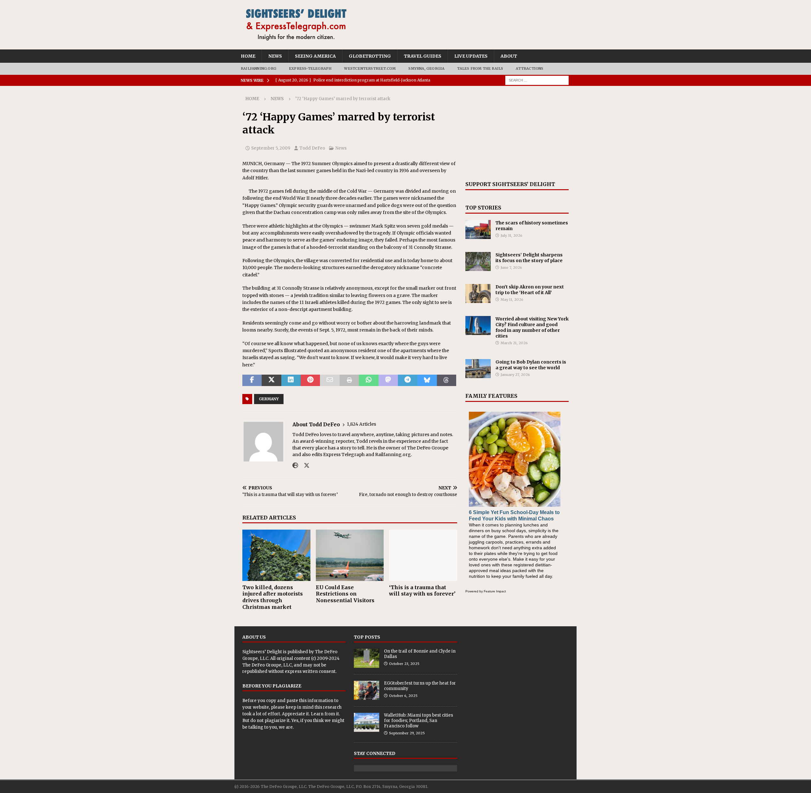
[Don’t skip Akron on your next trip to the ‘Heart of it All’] (478, 293)
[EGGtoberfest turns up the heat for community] (366, 690)
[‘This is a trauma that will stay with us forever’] (423, 555)
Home (248, 56)
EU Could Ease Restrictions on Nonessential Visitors (345, 594)
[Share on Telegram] (407, 380)
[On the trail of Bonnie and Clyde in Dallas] (366, 658)
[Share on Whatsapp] (368, 380)
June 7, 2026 (511, 267)
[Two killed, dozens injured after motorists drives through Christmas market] (276, 555)
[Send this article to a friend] (329, 380)
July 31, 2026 (511, 235)
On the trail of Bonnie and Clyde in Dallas (420, 653)
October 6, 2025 (403, 695)
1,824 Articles (361, 424)
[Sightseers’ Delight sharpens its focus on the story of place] (478, 261)
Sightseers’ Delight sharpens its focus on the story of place (529, 257)
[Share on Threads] (446, 380)
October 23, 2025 (404, 663)
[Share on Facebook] (252, 380)
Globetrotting (370, 56)
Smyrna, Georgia (426, 68)
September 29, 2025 (407, 733)
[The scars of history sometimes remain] (478, 229)
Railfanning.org (258, 68)
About (509, 56)
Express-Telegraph (310, 68)
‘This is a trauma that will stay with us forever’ (422, 590)
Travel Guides (422, 56)
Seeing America (315, 56)
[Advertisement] (517, 133)
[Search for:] (537, 80)
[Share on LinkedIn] (291, 380)
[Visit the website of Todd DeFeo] (295, 465)
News (275, 56)
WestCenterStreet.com (370, 68)
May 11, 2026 (512, 299)
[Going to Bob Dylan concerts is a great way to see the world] (478, 368)
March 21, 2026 (514, 343)
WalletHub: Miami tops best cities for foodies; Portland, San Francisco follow (418, 720)
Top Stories (483, 207)
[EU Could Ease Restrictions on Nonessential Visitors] (350, 555)
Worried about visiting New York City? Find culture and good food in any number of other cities (532, 327)
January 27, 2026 (515, 374)
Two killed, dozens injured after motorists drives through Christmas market (272, 597)
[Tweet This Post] (271, 380)
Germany (269, 398)
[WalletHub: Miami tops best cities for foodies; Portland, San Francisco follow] (366, 722)
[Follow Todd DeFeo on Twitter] (304, 465)
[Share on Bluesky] (427, 380)
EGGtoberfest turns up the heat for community (420, 685)
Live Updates (471, 56)
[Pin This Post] (310, 380)
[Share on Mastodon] (388, 380)
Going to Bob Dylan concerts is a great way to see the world (530, 365)
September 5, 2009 (270, 148)
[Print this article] (349, 380)
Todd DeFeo (312, 148)
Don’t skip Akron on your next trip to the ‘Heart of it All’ (529, 289)
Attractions (529, 68)
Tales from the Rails (480, 68)
